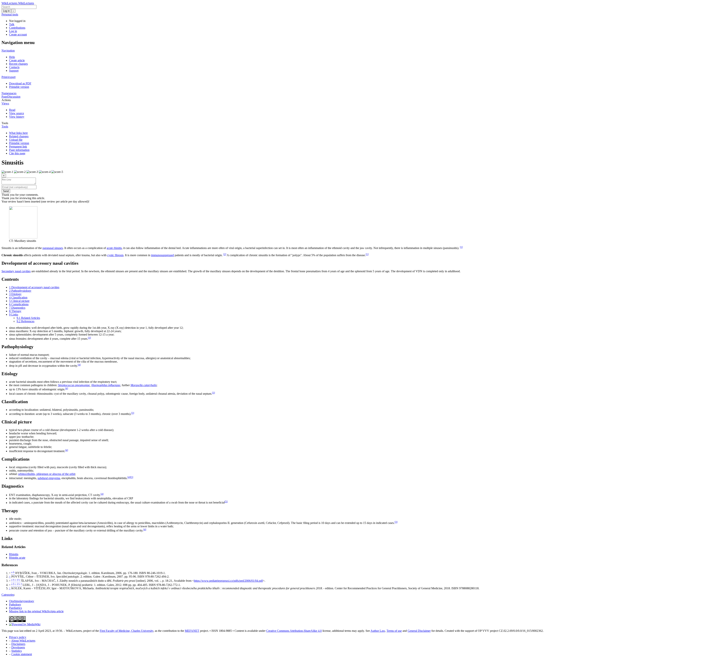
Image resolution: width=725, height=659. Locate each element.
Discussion (13, 96)
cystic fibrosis (115, 255)
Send (6, 191)
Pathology (15, 604)
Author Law (377, 630)
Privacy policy (17, 637)
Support (14, 70)
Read (12, 109)
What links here (18, 133)
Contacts (14, 67)
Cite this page (17, 153)
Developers (18, 647)
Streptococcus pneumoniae (74, 385)
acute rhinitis (114, 248)
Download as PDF (20, 83)
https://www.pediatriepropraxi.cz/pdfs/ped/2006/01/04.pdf (228, 580)
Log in (6, 10)
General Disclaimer (419, 630)
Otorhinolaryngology (21, 601)
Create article (17, 60)
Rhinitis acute (17, 557)
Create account (18, 34)
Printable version (19, 86)
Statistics (16, 650)
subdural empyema (49, 478)
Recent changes (18, 63)
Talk (11, 24)
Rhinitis (13, 554)
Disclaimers (18, 644)
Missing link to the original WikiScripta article (36, 611)
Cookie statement (21, 654)
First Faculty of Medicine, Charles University (126, 630)
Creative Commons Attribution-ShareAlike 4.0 (294, 630)
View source (16, 113)
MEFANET (192, 630)
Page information (19, 150)
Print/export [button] (8, 77)
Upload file (15, 139)
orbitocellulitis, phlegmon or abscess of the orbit (46, 474)
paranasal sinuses (52, 248)
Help (12, 57)
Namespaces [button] (9, 93)
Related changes (19, 136)
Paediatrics (15, 607)
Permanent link (18, 146)
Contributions (17, 27)
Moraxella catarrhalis (143, 385)
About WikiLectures (23, 640)
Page (4, 96)
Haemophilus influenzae (105, 385)
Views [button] (5, 103)
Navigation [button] (8, 50)
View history (16, 116)
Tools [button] (5, 123)
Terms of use (394, 630)
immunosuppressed (162, 255)
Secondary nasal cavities (16, 271)
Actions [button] (6, 100)
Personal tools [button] (10, 14)
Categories (8, 594)
